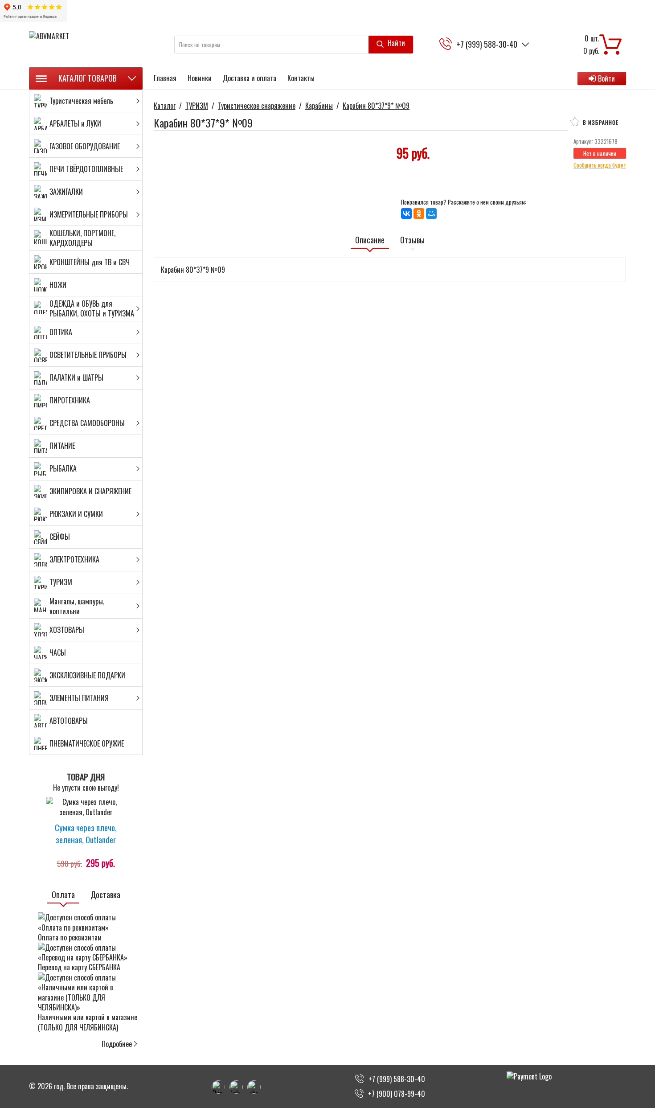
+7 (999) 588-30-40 (486, 44)
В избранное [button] (599, 122)
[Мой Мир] (431, 213)
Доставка (105, 894)
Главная (165, 78)
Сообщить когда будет (599, 164)
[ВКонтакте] (406, 213)
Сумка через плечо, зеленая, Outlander (86, 833)
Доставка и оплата (249, 78)
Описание (370, 240)
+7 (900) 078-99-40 (396, 1094)
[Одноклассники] (418, 213)
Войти (606, 78)
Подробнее (117, 1044)
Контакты (301, 78)
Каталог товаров (87, 78)
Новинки (200, 78)
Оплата (63, 894)
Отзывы (412, 240)
